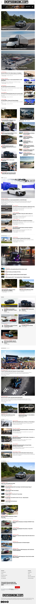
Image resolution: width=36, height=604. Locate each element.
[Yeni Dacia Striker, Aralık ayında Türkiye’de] (9, 153)
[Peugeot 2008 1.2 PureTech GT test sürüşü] (2, 494)
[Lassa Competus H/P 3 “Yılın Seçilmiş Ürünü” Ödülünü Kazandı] (2, 277)
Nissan (7, 396)
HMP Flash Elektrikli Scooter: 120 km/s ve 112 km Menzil (23, 421)
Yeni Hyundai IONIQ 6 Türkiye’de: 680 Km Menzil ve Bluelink (23, 214)
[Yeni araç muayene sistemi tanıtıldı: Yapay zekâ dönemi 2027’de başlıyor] (18, 60)
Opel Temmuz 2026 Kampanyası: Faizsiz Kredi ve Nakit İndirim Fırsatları (23, 557)
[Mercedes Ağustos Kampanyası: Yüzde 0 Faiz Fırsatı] (9, 510)
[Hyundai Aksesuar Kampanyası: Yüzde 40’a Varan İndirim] (21, 141)
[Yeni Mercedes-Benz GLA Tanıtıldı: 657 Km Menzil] (6, 222)
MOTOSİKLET (18, 428)
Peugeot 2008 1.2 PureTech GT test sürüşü (13, 494)
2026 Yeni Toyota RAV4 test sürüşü (26, 289)
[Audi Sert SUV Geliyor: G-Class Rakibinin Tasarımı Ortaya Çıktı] (27, 408)
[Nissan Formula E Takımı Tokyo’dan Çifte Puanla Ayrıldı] (18, 386)
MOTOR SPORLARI (3, 396)
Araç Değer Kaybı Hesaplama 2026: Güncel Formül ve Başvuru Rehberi (9, 173)
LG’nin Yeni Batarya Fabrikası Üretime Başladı (29, 134)
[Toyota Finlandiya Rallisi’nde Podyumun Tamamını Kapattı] (18, 359)
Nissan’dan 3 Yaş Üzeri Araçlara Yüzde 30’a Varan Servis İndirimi (23, 536)
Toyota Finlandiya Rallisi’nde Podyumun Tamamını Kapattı (12, 371)
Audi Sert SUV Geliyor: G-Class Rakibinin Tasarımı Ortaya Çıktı (27, 415)
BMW (22, 324)
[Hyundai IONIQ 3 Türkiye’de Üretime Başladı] (29, 102)
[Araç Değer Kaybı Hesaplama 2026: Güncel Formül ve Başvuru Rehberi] (9, 166)
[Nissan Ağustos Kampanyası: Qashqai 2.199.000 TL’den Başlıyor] (6, 523)
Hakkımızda (12, 589)
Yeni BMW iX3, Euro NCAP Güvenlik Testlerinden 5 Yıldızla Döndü (10, 310)
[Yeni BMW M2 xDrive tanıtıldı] (26, 319)
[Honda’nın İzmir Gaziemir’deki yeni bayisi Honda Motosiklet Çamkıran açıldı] (6, 447)
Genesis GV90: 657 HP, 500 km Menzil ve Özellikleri (11, 73)
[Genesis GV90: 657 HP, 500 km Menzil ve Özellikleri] (29, 74)
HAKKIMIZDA (30, 572)
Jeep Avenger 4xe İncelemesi (11, 501)
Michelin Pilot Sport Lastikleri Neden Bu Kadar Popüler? (16, 274)
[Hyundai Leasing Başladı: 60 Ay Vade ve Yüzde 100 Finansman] (6, 530)
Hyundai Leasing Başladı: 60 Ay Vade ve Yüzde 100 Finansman (22, 529)
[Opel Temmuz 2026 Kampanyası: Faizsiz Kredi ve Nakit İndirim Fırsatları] (6, 558)
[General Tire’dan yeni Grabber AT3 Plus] (2, 272)
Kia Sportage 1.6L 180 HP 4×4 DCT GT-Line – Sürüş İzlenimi (16, 497)
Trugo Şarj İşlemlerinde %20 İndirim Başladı (21, 542)
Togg (17, 541)
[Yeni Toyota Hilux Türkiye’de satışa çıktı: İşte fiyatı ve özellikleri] (9, 113)
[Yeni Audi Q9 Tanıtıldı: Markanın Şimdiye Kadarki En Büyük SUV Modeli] (6, 229)
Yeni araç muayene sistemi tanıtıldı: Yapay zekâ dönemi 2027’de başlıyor (28, 146)
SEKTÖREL (3, 66)
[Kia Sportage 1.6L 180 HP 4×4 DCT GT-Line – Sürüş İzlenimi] (2, 497)
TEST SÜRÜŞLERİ (22, 127)
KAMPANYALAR (3, 515)
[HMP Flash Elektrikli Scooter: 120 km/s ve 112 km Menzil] (6, 424)
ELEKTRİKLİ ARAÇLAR (4, 47)
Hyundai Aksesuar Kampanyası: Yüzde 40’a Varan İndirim (28, 142)
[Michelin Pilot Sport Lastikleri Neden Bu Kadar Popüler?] (2, 274)
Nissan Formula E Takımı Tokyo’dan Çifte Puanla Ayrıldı (11, 397)
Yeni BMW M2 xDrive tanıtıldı (27, 325)
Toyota (25, 127)
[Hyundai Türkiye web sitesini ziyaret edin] (27, 162)
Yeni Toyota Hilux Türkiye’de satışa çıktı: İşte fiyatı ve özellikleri (9, 120)
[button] (1, 2)
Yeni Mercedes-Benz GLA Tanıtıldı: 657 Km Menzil (22, 220)
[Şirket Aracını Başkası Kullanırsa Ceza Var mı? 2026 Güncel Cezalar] (9, 126)
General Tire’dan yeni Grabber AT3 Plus (13, 271)
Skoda (17, 548)
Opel (17, 555)
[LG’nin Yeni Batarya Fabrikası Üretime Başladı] (21, 133)
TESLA (8, 47)
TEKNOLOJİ (9, 260)
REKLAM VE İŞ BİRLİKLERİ (31, 576)
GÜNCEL (16, 428)
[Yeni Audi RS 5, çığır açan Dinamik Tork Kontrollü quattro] (9, 319)
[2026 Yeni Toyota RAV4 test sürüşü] (18, 20)
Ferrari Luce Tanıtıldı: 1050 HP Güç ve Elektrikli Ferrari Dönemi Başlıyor (10, 342)
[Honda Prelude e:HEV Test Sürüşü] (2, 490)
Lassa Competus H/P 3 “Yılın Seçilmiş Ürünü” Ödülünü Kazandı (17, 277)
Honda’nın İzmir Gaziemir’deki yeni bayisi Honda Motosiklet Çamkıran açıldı (22, 446)
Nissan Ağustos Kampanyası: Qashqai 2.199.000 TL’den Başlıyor (23, 522)
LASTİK (6, 273)
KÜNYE (29, 573)
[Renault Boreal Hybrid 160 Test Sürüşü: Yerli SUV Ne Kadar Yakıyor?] (2, 487)
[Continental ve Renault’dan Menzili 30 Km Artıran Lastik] (2, 269)
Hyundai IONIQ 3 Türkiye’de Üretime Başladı (9, 100)
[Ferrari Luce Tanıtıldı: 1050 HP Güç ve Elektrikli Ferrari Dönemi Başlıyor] (9, 334)
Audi (13, 205)
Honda (6, 489)
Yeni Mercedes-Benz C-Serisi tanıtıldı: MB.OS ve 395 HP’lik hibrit (11, 80)
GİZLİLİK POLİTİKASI (30, 578)
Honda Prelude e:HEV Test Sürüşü (12, 490)
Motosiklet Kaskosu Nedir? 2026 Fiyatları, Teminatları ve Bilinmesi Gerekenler (24, 438)
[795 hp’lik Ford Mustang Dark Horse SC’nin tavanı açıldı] (29, 95)
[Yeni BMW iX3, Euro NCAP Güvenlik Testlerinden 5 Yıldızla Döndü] (9, 302)
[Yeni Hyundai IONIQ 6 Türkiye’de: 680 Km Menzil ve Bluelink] (6, 215)
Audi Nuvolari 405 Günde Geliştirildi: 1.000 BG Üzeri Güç (24, 206)
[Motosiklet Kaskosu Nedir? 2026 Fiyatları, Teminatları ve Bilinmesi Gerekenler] (6, 439)
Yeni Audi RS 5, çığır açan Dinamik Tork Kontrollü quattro (10, 326)
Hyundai (2, 99)
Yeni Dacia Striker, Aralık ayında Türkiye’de (8, 160)
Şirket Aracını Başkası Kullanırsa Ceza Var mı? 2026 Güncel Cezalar (9, 133)
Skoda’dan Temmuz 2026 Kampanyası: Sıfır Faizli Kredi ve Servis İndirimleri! (23, 550)
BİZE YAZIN (29, 575)
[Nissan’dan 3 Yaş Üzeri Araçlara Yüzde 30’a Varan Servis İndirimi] (6, 537)
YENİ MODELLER (6, 78)
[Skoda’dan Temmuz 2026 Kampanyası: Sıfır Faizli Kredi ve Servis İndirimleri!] (6, 551)
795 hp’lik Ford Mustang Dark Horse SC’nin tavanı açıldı (12, 93)
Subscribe (17, 587)
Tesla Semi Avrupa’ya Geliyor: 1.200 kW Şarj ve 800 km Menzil (28, 137)
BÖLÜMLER (2, 570)
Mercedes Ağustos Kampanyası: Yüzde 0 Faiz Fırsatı (9, 517)
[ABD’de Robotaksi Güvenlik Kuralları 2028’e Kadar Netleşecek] (18, 256)
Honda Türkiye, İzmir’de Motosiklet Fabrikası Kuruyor (23, 452)
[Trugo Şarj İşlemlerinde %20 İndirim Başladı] (6, 544)
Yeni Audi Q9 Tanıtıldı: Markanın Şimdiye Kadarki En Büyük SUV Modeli (23, 228)
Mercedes (2, 78)
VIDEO (6, 324)
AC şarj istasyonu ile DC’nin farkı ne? (8, 86)
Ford (2, 92)
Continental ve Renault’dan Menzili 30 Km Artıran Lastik (16, 269)
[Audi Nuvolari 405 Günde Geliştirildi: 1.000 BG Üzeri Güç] (6, 208)
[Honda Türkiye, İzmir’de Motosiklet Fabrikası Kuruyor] (6, 455)
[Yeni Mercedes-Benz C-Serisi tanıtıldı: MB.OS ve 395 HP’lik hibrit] (29, 81)
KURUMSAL (29, 570)
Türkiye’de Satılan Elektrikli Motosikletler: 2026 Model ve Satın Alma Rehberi (24, 430)
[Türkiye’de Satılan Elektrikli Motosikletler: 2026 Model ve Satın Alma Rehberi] (6, 431)
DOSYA (14, 428)
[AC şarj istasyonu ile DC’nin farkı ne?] (29, 88)
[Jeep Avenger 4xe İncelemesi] (2, 501)
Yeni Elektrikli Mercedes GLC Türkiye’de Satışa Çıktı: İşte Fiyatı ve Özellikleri (9, 147)
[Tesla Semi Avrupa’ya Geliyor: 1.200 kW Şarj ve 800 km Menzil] (18, 40)
